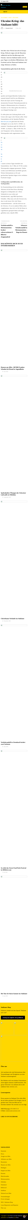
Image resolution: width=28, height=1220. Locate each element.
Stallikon (3, 1190)
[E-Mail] (26, 1)
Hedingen (3, 1167)
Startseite (3, 1151)
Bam (17, 1217)
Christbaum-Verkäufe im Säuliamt (12, 618)
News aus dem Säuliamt (16, 1215)
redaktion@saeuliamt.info (13, 1111)
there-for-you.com (6, 121)
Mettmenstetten (5, 1179)
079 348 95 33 (14, 1108)
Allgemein (4, 17)
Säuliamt (15, 17)
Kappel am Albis (5, 1170)
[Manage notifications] (24, 1216)
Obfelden (3, 1182)
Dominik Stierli (9, 28)
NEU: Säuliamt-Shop (7, 1202)
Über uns (3, 1208)
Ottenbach (4, 1185)
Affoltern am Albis (6, 1159)
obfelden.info (13, 1086)
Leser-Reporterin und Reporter (9, 1205)
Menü (5, 11)
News (10, 17)
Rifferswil (4, 1187)
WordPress (11, 1217)
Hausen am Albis (5, 1165)
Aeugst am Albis (5, 1156)
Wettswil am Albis (6, 1193)
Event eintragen (5, 1199)
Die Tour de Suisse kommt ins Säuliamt (14, 993)
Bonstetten (4, 1162)
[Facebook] (24, 1)
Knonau (3, 1173)
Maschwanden (5, 1176)
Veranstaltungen (5, 1196)
